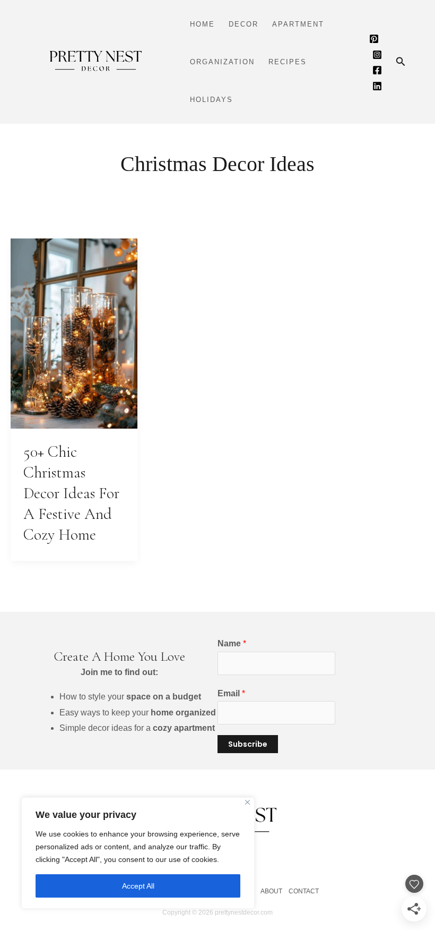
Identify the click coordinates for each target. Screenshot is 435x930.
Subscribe (247, 744)
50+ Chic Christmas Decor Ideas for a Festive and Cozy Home (71, 493)
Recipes (287, 62)
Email (231, 693)
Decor (243, 24)
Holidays (211, 100)
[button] (401, 62)
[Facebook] (377, 70)
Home (202, 24)
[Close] (247, 802)
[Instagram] (377, 54)
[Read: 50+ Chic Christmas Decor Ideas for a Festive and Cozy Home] (74, 332)
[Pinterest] (374, 39)
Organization (222, 62)
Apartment (298, 24)
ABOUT (271, 891)
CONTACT (304, 891)
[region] (138, 853)
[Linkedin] (377, 86)
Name (232, 643)
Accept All (138, 886)
